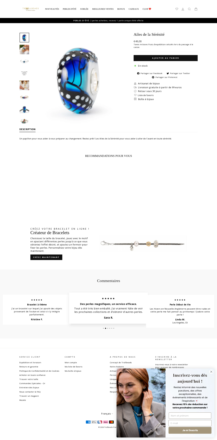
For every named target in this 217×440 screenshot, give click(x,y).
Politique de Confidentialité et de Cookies (39, 371)
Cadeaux (134, 9)
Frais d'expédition (157, 44)
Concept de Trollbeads (121, 362)
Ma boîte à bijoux (73, 371)
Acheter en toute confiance (32, 375)
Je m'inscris (190, 430)
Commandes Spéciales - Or (32, 383)
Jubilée (84, 9)
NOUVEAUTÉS (52, 9)
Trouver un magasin (29, 396)
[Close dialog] (211, 371)
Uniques (114, 379)
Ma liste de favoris (74, 366)
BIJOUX (121, 9)
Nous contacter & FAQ (30, 391)
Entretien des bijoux (29, 387)
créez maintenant (46, 257)
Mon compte (71, 362)
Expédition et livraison (30, 362)
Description (27, 129)
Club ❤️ (147, 9)
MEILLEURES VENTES (103, 9)
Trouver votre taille (28, 379)
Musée (22, 400)
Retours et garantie (28, 366)
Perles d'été (69, 9)
